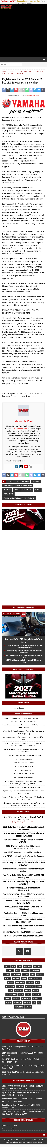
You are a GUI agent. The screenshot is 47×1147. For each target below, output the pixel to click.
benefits (10, 970)
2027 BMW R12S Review (23, 759)
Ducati (25, 974)
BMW (17, 970)
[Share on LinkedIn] (12, 90)
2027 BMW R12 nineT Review (23, 763)
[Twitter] (21, 466)
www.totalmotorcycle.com (15, 461)
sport (28, 995)
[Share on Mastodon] (31, 90)
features (16, 978)
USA (39, 1003)
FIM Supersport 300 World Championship (18, 486)
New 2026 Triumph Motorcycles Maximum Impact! (23, 852)
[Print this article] (23, 90)
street (7, 999)
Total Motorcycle (20, 428)
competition (35, 970)
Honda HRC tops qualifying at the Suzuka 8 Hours (23, 787)
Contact (29, 3)
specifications (11, 995)
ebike (32, 974)
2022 (7, 966)
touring (27, 1003)
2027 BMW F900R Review (23, 766)
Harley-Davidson (35, 978)
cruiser (6, 974)
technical (17, 1003)
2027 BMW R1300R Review (23, 777)
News (16, 490)
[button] (44, 59)
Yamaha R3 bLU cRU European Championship (19, 498)
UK (34, 1003)
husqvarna (20, 982)
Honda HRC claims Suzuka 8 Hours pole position (23, 755)
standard (36, 995)
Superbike (16, 999)
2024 (16, 481)
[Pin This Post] (16, 90)
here (34, 396)
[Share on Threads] (43, 90)
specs (21, 995)
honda (10, 982)
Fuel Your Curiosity (23, 812)
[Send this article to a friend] (20, 90)
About (43, 1)
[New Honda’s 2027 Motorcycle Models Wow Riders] (23, 634)
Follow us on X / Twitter (9, 1125)
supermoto (26, 999)
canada (25, 970)
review (35, 991)
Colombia (36, 481)
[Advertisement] (23, 33)
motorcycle (30, 986)
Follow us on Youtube (9, 1129)
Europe (7, 978)
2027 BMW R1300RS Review (23, 774)
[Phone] (30, 466)
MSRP (39, 986)
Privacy (17, 3)
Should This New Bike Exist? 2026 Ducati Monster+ (23, 932)
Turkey (37, 490)
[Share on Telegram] (35, 90)
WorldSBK (19, 1007)
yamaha (28, 1007)
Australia (25, 481)
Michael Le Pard (33, 96)
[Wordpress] (16, 466)
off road (18, 991)
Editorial (23, 3)
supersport (37, 999)
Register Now (26, 490)
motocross (10, 986)
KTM (37, 982)
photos (27, 991)
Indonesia (7, 490)
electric (40, 974)
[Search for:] (11, 64)
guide (24, 978)
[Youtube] (26, 466)
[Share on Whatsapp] (27, 90)
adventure (27, 966)
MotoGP (20, 986)
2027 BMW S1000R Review (23, 770)
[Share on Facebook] (4, 90)
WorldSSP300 (8, 494)
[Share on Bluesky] (39, 90)
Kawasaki (30, 982)
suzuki (8, 1003)
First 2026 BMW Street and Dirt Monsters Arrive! (23, 936)
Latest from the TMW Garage (23, 607)
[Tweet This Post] (8, 90)
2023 (9, 481)
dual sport (16, 974)
